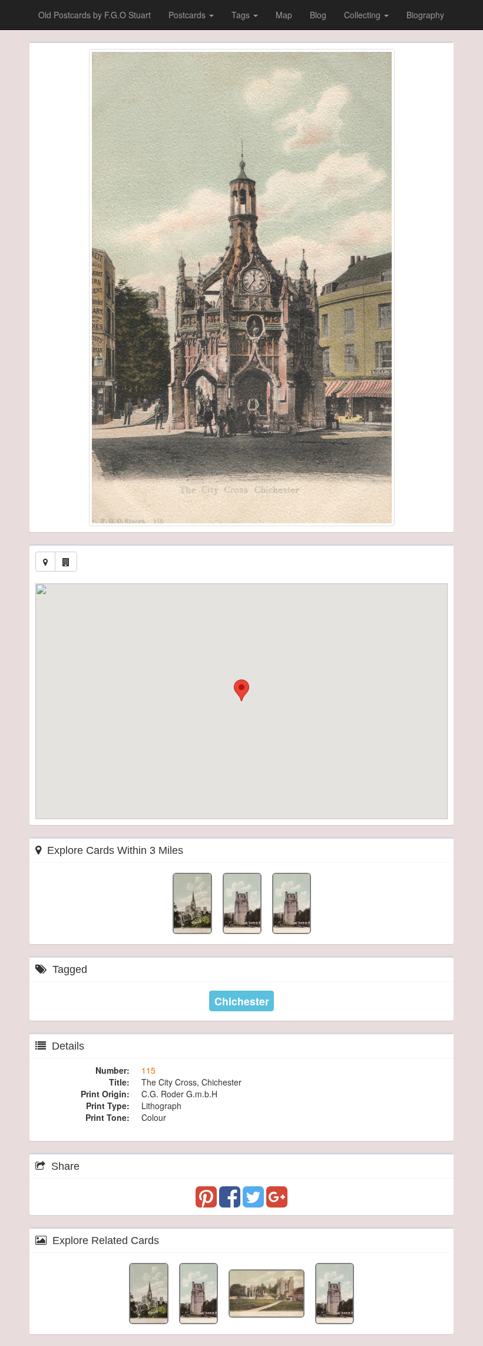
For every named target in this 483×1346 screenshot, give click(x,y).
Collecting (363, 15)
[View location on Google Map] (45, 562)
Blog (318, 15)
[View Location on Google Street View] (66, 562)
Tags (241, 15)
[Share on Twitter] (254, 1202)
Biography (425, 15)
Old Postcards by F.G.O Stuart (94, 15)
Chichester (241, 1001)
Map (284, 15)
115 (148, 1070)
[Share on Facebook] (231, 1202)
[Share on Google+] (276, 1202)
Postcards (188, 15)
